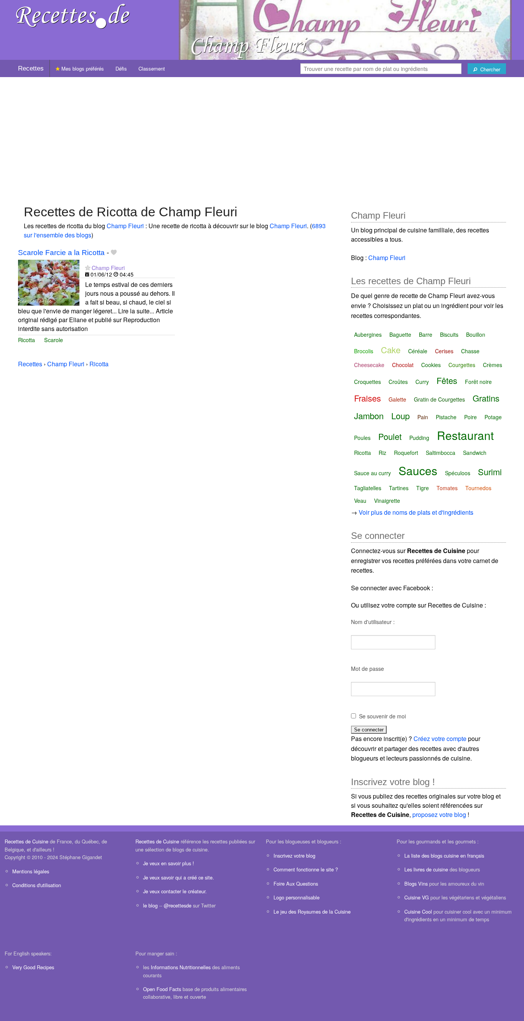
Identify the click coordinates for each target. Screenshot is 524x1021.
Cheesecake (369, 365)
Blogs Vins (416, 883)
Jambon (369, 416)
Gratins (486, 398)
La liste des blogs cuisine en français (444, 855)
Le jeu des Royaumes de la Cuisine (312, 911)
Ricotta (26, 340)
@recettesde (177, 905)
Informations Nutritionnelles (181, 967)
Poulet (390, 436)
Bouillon (475, 334)
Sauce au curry (372, 473)
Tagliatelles (367, 488)
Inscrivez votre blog (294, 855)
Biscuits (449, 334)
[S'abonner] (87, 267)
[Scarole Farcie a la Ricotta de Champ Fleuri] (48, 281)
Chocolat (403, 365)
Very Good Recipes (33, 967)
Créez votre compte (440, 738)
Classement (151, 68)
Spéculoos (457, 473)
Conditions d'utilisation (36, 885)
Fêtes (447, 380)
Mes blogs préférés (82, 68)
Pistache (446, 417)
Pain (422, 417)
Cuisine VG (416, 897)
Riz (382, 452)
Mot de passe (367, 668)
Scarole (53, 340)
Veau (360, 500)
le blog (150, 905)
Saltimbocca (440, 452)
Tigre (422, 488)
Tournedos (478, 488)
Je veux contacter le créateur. (175, 891)
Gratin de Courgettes (439, 399)
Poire (470, 417)
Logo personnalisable (297, 897)
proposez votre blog (439, 814)
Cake (390, 350)
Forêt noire (478, 381)
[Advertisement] (262, 137)
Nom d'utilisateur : (373, 622)
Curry (422, 381)
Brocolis (363, 351)
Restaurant (465, 435)
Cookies (431, 365)
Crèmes (492, 365)
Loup (400, 416)
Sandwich (474, 452)
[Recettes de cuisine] (72, 15)
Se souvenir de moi (382, 716)
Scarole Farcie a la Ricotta (61, 253)
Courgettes (461, 365)
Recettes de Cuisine (26, 841)
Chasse (470, 351)
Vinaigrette (387, 500)
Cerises (444, 351)
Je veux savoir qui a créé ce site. (178, 877)
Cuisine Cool (418, 911)
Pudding (419, 437)
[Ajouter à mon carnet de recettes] (114, 253)
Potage (493, 417)
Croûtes (398, 381)
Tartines (399, 488)
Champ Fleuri (125, 225)
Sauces (418, 470)
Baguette (400, 334)
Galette (397, 399)
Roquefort (406, 452)
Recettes (31, 68)
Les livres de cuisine (426, 869)
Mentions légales (30, 871)
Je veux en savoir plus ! (168, 863)
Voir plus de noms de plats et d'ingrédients (416, 512)
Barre (425, 334)
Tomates (447, 488)
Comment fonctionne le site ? (306, 869)
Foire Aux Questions (296, 883)
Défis (121, 68)
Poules (362, 437)
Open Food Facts (162, 989)
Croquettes (367, 381)
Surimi (490, 472)
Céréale (417, 351)
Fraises (367, 398)
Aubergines (368, 334)
